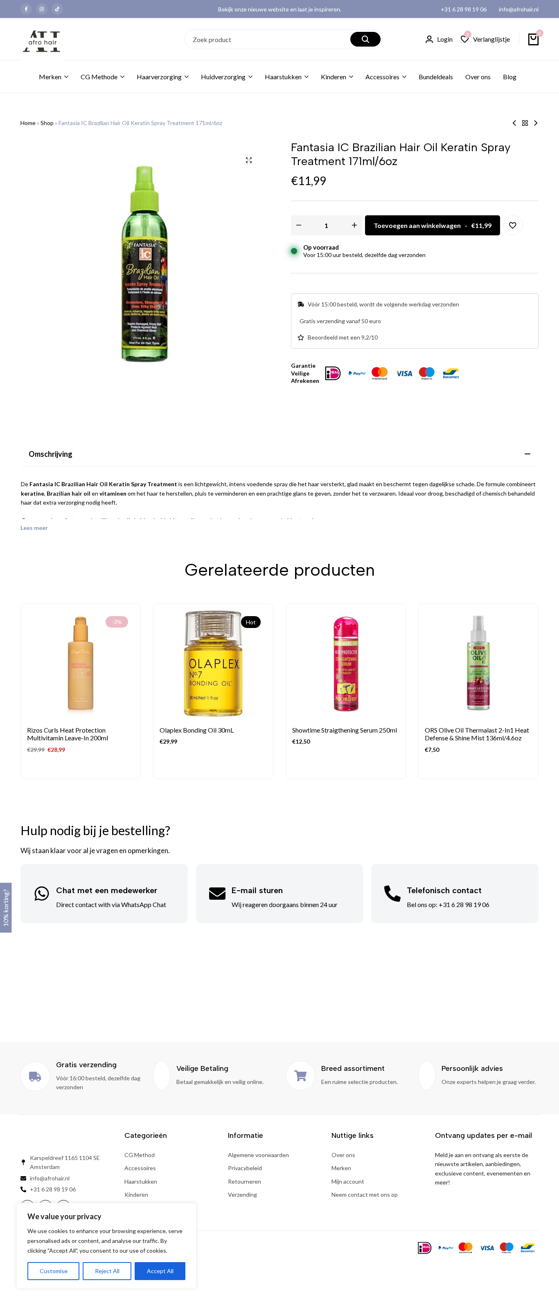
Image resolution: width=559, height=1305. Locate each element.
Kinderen (333, 76)
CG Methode (99, 76)
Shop (47, 122)
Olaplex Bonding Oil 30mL (197, 730)
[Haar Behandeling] (525, 123)
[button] (485, 39)
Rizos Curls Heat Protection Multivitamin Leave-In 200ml (67, 734)
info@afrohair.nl (519, 9)
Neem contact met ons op (364, 1194)
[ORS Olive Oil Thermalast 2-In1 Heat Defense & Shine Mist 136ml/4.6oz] (478, 663)
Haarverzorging (159, 76)
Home (28, 122)
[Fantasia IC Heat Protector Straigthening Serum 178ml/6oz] (536, 123)
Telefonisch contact (444, 890)
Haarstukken (283, 76)
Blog (509, 76)
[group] (80, 663)
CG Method (139, 1154)
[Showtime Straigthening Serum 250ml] (345, 663)
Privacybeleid (245, 1167)
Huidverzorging (223, 76)
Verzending (242, 1194)
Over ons (478, 76)
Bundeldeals (436, 76)
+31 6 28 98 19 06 (464, 9)
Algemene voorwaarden (258, 1154)
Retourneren (244, 1181)
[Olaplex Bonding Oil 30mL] (213, 663)
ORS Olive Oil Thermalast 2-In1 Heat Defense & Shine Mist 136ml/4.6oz (477, 734)
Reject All (107, 1270)
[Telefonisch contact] (392, 893)
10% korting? (5, 907)
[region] (106, 1246)
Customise (54, 1270)
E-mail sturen (257, 890)
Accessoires (382, 76)
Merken (50, 76)
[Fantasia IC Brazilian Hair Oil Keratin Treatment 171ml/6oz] (514, 123)
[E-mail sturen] (217, 893)
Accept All (160, 1270)
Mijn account (347, 1181)
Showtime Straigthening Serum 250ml (344, 730)
